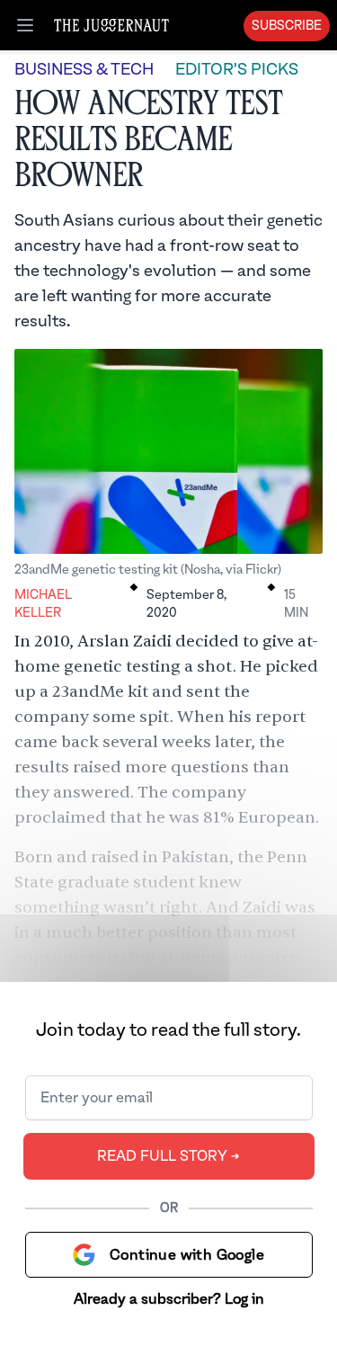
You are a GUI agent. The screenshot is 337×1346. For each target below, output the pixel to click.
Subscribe (287, 26)
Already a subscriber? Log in (169, 1299)
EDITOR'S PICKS (236, 69)
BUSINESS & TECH (84, 69)
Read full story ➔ (168, 1156)
